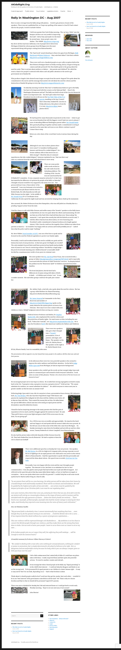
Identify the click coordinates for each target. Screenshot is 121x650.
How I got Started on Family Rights (21, 631)
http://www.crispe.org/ (51, 41)
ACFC (43, 324)
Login (51, 624)
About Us (51, 620)
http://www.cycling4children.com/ (41, 57)
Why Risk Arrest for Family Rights (21, 627)
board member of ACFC (30, 233)
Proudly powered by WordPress (29, 642)
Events (63, 11)
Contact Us (52, 622)
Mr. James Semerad (36, 298)
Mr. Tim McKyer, (20, 395)
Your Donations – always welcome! (58, 618)
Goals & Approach (17, 11)
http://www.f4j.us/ (51, 106)
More (69, 11)
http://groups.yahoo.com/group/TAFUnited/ (54, 259)
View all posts (89, 60)
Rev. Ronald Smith (72, 122)
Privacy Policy (53, 625)
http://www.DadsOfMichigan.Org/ (41, 303)
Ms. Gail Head (48, 257)
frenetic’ (53, 333)
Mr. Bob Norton (30, 451)
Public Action (29, 11)
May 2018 (89, 40)
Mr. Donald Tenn (16, 196)
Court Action (40, 11)
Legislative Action (52, 11)
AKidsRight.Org (20, 4)
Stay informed (53, 627)
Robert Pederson (44, 55)
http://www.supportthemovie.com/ (52, 83)
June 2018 (89, 39)
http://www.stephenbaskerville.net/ (62, 321)
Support (51, 629)
